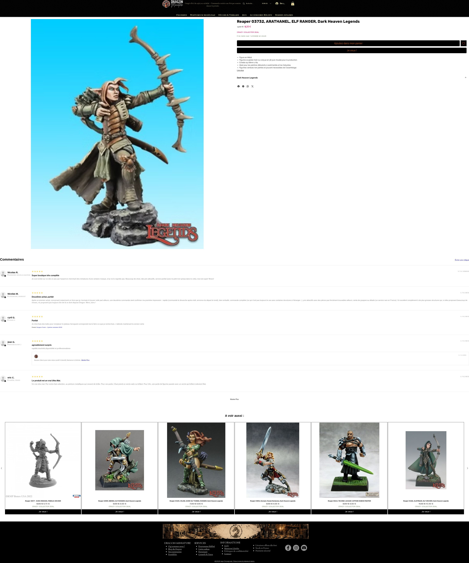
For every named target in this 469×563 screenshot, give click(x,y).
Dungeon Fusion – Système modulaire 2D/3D (49, 327)
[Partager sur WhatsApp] (247, 86)
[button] (267, 3)
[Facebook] (288, 548)
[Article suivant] (467, 468)
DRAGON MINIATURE (177, 543)
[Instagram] (296, 548)
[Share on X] (252, 86)
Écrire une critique (462, 260)
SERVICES (200, 543)
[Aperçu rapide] (43, 460)
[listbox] (267, 3)
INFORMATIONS (230, 542)
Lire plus (240, 70)
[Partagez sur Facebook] (238, 86)
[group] (234, 468)
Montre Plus (85, 360)
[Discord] (304, 548)
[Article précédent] (1, 468)
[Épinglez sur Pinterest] (243, 86)
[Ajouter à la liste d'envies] (464, 43)
